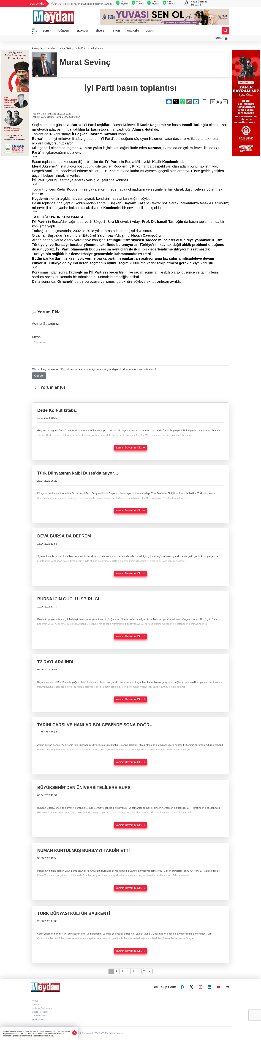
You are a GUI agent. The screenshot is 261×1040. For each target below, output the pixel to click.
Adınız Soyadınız (45, 323)
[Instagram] (200, 987)
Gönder (39, 375)
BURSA (47, 30)
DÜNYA (150, 30)
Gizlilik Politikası (40, 1012)
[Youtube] (218, 987)
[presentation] (109, 3)
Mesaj (36, 337)
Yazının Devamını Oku (129, 447)
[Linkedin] (209, 987)
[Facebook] (182, 987)
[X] (191, 987)
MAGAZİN (133, 30)
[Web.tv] (227, 987)
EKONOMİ (82, 30)
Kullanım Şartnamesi (42, 1008)
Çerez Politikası (39, 1015)
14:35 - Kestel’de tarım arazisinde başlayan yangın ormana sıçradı (81, 3)
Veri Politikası (38, 1019)
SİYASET (101, 30)
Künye (35, 1001)
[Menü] (226, 38)
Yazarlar (218, 38)
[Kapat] (74, 1032)
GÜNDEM (63, 30)
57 (144, 971)
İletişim (35, 1004)
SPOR (116, 30)
